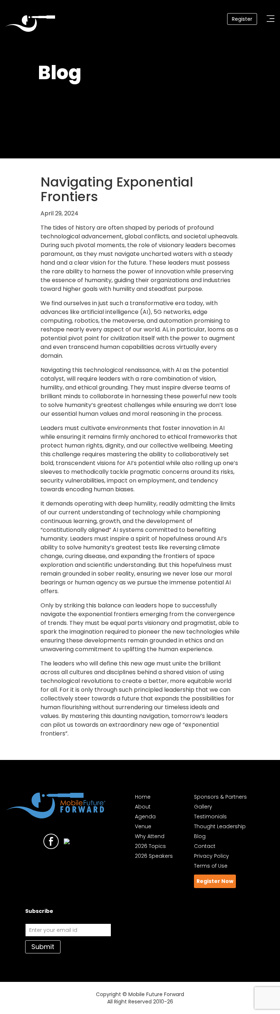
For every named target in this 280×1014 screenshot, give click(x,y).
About (143, 806)
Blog (200, 836)
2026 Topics (150, 846)
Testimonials (210, 816)
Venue (143, 826)
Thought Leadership (220, 826)
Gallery (203, 806)
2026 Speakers (154, 856)
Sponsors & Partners (220, 796)
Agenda (145, 816)
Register (242, 19)
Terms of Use (211, 865)
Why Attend (149, 836)
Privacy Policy (211, 856)
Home (143, 796)
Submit (42, 946)
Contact (204, 846)
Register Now (215, 881)
